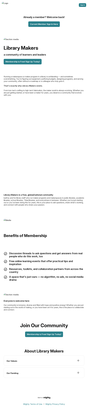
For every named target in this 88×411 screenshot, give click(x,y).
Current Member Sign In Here (44, 24)
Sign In (82, 5)
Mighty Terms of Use (32, 404)
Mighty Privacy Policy (55, 404)
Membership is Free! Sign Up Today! (23, 61)
